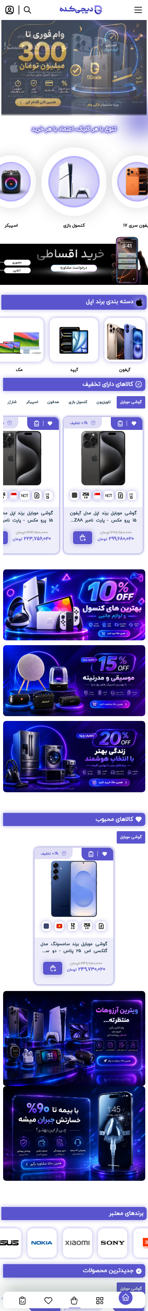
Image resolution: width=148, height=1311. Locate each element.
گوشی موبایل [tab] (131, 402)
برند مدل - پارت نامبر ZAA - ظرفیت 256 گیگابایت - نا (103, 520)
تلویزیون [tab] (103, 402)
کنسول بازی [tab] (77, 402)
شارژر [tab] (12, 402)
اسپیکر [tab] (32, 402)
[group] (74, 67)
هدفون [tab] (53, 402)
